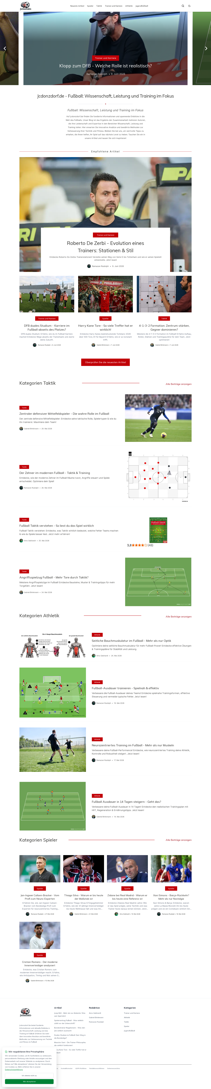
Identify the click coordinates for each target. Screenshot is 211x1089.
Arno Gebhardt (95, 1013)
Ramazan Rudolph (96, 1022)
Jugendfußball (142, 6)
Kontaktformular (66, 1068)
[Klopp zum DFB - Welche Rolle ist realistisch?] (105, 48)
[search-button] (183, 6)
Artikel (58, 1007)
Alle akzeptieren (29, 1081)
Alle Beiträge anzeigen (179, 383)
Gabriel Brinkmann (96, 1017)
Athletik (129, 6)
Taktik (99, 6)
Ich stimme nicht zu (29, 1075)
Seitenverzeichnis (113, 1068)
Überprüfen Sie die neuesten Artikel (105, 362)
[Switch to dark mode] (189, 6)
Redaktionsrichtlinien (96, 1068)
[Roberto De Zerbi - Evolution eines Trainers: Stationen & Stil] (105, 214)
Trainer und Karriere (113, 6)
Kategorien (130, 1007)
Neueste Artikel (77, 6)
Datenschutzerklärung (14, 1069)
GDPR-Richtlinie (80, 1068)
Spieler (90, 6)
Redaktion (94, 1007)
